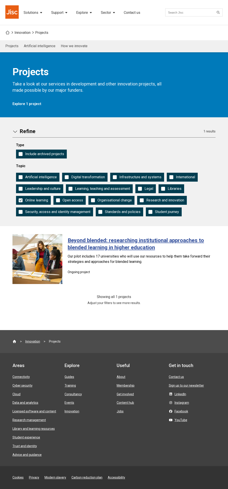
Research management (29, 420)
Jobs (120, 411)
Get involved (125, 394)
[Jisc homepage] (12, 12)
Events (69, 402)
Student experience (26, 437)
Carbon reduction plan (86, 477)
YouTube (181, 420)
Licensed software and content (34, 411)
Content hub (125, 402)
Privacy (34, 477)
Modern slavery (55, 477)
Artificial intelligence (39, 46)
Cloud (16, 394)
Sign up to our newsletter (186, 385)
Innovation (22, 32)
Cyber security (22, 385)
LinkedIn (180, 394)
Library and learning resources (33, 428)
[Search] (218, 12)
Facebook (181, 411)
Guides (69, 377)
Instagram (182, 402)
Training (70, 385)
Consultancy (73, 394)
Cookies (18, 477)
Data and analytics (25, 402)
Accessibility (116, 477)
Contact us (132, 12)
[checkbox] (41, 154)
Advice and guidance (27, 455)
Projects (41, 32)
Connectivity (21, 377)
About (121, 377)
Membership (125, 385)
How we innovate (74, 46)
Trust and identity (24, 446)
